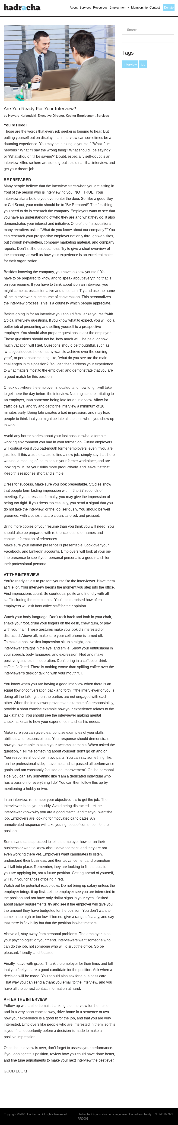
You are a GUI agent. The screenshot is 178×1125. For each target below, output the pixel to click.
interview (130, 64)
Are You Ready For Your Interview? (40, 108)
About (74, 7)
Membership (139, 7)
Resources (100, 7)
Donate (169, 7)
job (143, 64)
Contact (154, 7)
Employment (117, 7)
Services (85, 7)
